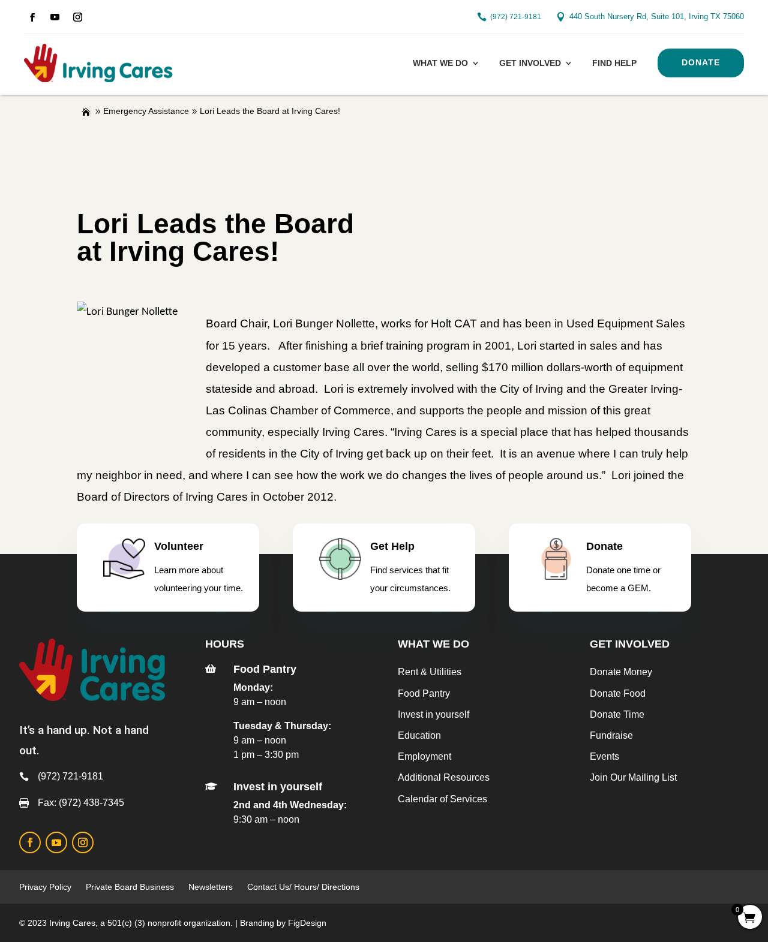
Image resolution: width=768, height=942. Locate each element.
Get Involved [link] (530, 63)
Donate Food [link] (618, 693)
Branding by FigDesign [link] (283, 923)
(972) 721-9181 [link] (515, 17)
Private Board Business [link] (130, 887)
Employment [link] (424, 756)
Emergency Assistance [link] (146, 111)
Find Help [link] (614, 63)
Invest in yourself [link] (433, 714)
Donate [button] (701, 62)
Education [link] (419, 735)
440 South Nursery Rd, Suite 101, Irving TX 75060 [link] (656, 16)
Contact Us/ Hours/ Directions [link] (304, 887)
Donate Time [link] (617, 714)
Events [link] (604, 756)
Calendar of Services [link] (442, 799)
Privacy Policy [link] (45, 887)
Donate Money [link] (621, 672)
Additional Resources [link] (444, 777)
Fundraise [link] (611, 735)
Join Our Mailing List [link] (633, 777)
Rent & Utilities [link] (429, 672)
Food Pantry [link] (424, 693)
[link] (32, 17)
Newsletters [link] (210, 887)
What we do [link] (440, 63)
